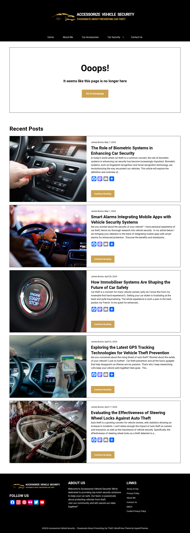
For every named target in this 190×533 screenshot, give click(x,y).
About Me (68, 37)
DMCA (129, 507)
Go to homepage (95, 93)
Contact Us (136, 37)
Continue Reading (102, 194)
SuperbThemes (141, 528)
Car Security (114, 37)
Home (51, 37)
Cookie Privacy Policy (136, 511)
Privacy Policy (133, 493)
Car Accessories (90, 37)
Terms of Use (132, 489)
